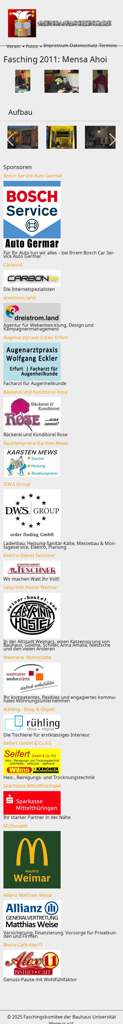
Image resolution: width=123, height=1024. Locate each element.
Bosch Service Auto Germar (33, 176)
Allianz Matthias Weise (27, 895)
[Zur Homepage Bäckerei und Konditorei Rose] (61, 414)
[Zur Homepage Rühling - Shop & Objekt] (61, 723)
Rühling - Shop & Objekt (29, 709)
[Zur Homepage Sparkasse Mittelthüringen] (61, 803)
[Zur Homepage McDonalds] (61, 859)
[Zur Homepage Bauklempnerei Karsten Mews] (61, 463)
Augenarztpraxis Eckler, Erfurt (35, 337)
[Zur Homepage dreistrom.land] (61, 312)
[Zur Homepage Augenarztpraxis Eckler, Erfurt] (61, 362)
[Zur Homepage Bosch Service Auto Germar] (61, 215)
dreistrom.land (19, 298)
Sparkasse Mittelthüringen (32, 786)
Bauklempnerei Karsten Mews (35, 443)
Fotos (32, 46)
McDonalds (15, 826)
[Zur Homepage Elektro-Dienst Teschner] (61, 568)
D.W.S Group (16, 484)
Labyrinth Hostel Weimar (30, 587)
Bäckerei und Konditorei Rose (35, 392)
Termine (108, 45)
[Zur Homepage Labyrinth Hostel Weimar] (61, 615)
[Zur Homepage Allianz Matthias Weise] (61, 915)
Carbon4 (12, 265)
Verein (14, 46)
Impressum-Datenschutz (70, 45)
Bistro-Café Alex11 (23, 945)
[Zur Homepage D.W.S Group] (61, 515)
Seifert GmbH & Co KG (27, 743)
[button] (23, 46)
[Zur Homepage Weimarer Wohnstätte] (61, 678)
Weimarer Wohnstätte (27, 657)
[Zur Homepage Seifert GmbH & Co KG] (61, 762)
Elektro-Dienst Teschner (29, 555)
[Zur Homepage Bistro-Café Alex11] (61, 963)
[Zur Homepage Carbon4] (61, 278)
